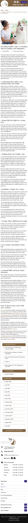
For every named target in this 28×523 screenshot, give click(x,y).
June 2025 (7, 426)
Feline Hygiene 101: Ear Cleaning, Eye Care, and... (14, 366)
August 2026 (8, 381)
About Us (3, 486)
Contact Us (3, 492)
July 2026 (7, 385)
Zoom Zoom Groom (18, 51)
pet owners (14, 328)
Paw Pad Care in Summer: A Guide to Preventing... (14, 353)
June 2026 (7, 388)
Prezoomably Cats (6, 507)
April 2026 (7, 395)
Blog (7, 10)
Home (2, 10)
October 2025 (8, 415)
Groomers (3, 310)
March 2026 (8, 398)
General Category (9, 374)
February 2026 (8, 402)
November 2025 (9, 412)
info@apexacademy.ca (6, 336)
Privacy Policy (4, 498)
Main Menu (4, 481)
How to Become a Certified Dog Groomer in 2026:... (13, 348)
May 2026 (7, 392)
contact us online (11, 339)
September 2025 (9, 419)
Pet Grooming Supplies (6, 495)
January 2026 (8, 405)
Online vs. (7, 361)
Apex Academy (4, 510)
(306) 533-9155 (8, 451)
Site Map (3, 501)
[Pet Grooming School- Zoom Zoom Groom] (4, 4)
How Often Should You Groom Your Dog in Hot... (15, 358)
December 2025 (9, 409)
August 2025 (8, 422)
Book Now (24, 2)
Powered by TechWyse (14, 520)
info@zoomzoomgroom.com (11, 455)
